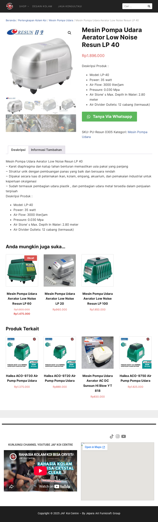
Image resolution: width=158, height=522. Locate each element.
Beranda (11, 20)
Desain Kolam (42, 6)
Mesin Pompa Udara (61, 20)
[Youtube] (123, 436)
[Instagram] (117, 436)
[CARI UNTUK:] (137, 6)
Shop (23, 6)
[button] (69, 32)
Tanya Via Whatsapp (112, 116)
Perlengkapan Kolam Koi (32, 20)
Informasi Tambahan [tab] (46, 150)
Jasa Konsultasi (70, 6)
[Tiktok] (111, 436)
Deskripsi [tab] (18, 150)
